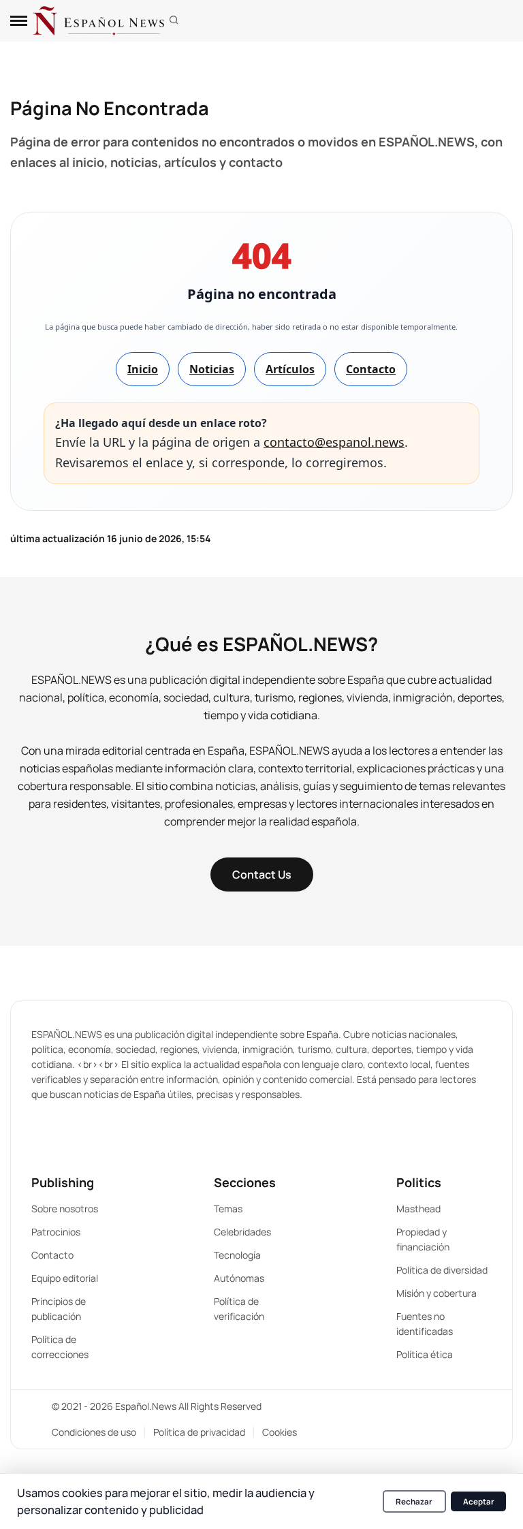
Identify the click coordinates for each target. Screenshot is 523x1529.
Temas (228, 1208)
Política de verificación (239, 1309)
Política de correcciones (60, 1347)
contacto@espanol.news (334, 442)
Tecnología (237, 1254)
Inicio (142, 369)
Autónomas (239, 1278)
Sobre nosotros (64, 1208)
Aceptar (478, 1501)
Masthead (418, 1208)
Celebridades (242, 1231)
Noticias (211, 369)
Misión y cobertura (436, 1293)
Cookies (279, 1431)
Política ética (424, 1354)
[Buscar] (174, 21)
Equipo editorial (64, 1278)
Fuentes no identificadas (424, 1324)
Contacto (371, 369)
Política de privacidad (199, 1431)
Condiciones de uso (94, 1431)
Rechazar (414, 1501)
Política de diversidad (442, 1269)
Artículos (290, 369)
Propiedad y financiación (422, 1239)
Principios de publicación (58, 1309)
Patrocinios (55, 1231)
